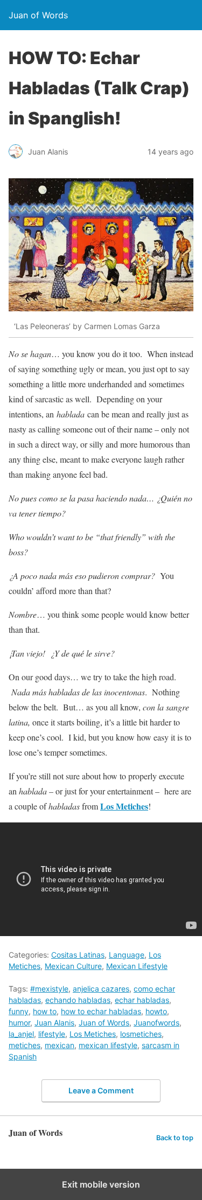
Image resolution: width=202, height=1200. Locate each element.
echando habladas (77, 999)
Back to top (174, 1138)
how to (45, 1011)
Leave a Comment (101, 1090)
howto (156, 1011)
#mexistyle (49, 988)
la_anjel (21, 1033)
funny (19, 1011)
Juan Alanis (54, 1022)
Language (126, 954)
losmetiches (141, 1033)
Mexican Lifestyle (137, 966)
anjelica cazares (101, 988)
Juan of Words (104, 1022)
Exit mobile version (101, 1184)
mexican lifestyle (108, 1045)
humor (19, 1022)
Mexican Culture (73, 966)
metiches (24, 1045)
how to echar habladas (101, 1011)
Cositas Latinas (78, 954)
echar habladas (142, 999)
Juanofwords (156, 1022)
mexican (59, 1045)
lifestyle (51, 1033)
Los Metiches (92, 1033)
